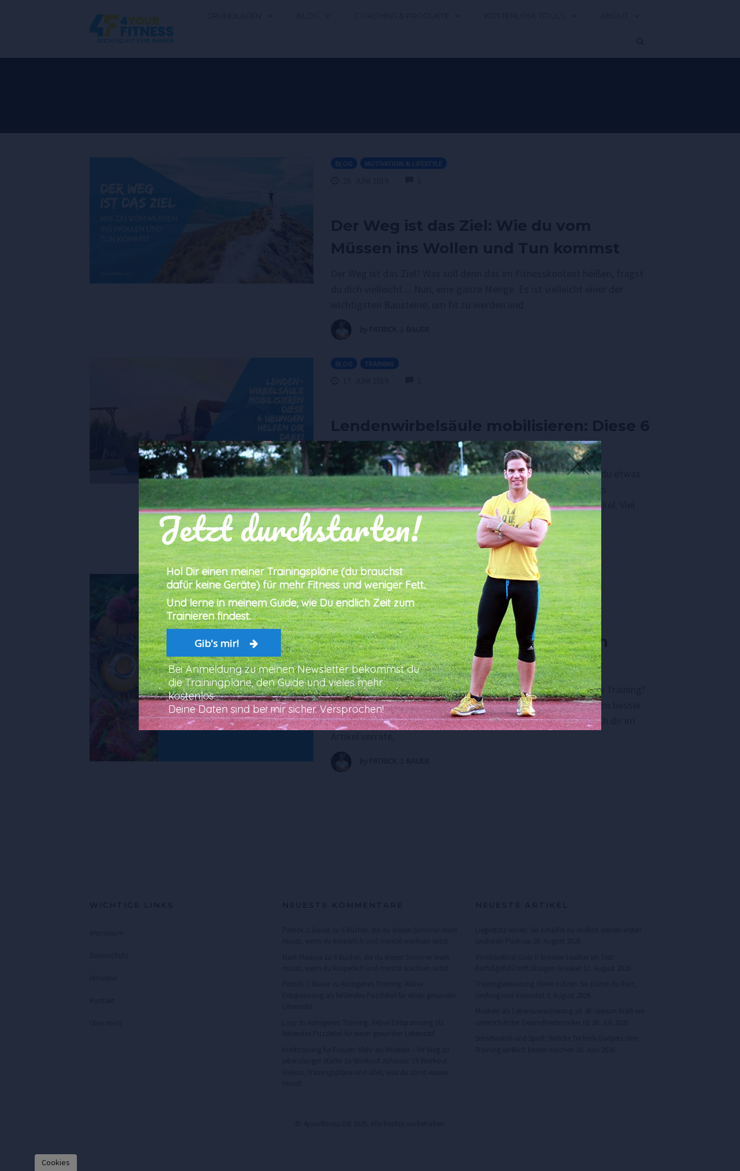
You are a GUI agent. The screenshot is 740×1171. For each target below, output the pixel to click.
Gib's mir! (218, 643)
